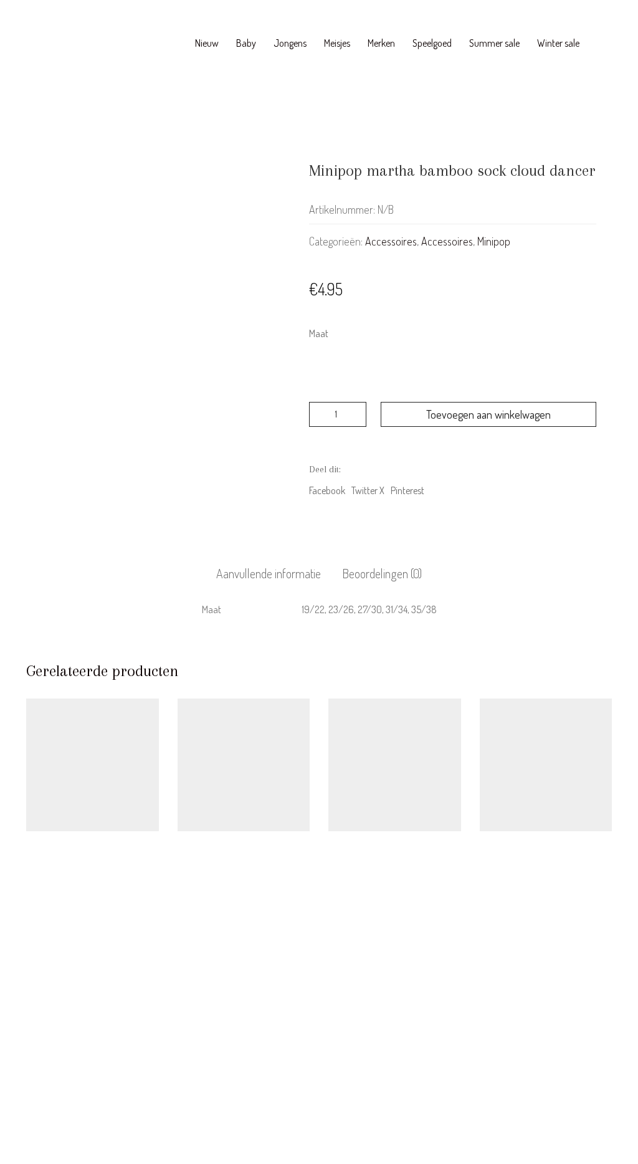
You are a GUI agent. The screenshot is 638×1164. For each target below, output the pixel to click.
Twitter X (367, 490)
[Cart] (605, 43)
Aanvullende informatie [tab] (268, 573)
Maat (318, 333)
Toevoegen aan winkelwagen (488, 414)
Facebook (327, 490)
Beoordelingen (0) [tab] (382, 573)
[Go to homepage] (85, 43)
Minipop (493, 241)
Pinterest (407, 490)
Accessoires (391, 241)
